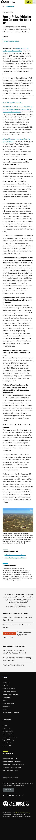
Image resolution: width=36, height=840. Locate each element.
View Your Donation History (10, 770)
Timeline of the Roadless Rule (13, 665)
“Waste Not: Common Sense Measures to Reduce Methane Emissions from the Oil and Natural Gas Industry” (17, 109)
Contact (5, 709)
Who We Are (6, 682)
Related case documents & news (15, 555)
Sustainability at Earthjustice (10, 694)
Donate (5, 725)
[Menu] (34, 2)
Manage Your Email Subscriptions (12, 761)
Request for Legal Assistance (11, 712)
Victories (5, 700)
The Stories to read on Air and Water (15, 613)
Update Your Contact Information (12, 767)
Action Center (6, 728)
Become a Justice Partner (10, 737)
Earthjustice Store (8, 743)
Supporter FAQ (7, 746)
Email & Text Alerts (8, 731)
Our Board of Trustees (9, 688)
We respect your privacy (22, 813)
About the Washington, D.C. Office (15, 558)
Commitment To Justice (9, 691)
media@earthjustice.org (11, 41)
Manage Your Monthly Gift (10, 758)
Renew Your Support (8, 734)
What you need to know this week (14, 646)
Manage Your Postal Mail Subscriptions (13, 764)
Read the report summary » (12, 102)
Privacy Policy (6, 706)
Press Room (10, 6)
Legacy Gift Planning (8, 740)
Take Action (9, 633)
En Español (6, 685)
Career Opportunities (8, 703)
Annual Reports (7, 697)
